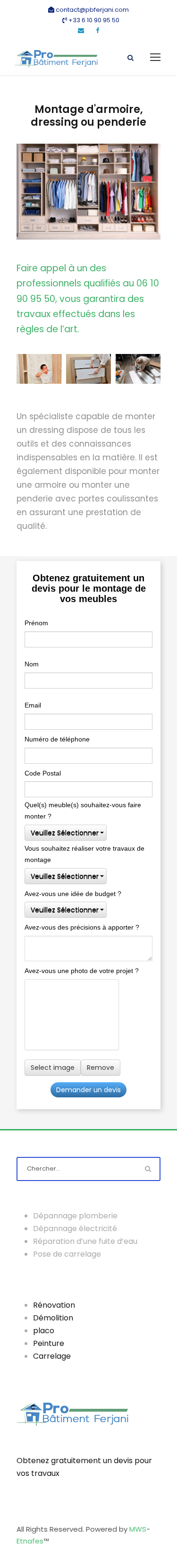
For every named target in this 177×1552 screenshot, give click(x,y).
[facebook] (97, 30)
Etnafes (30, 1541)
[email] (81, 30)
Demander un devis (88, 1090)
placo (43, 1330)
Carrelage (52, 1356)
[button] (66, 833)
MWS (137, 1529)
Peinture (48, 1343)
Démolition (53, 1317)
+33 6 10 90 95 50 (93, 20)
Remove (100, 1067)
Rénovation (54, 1305)
